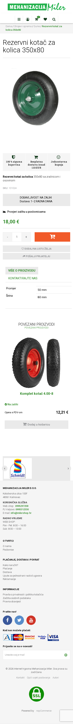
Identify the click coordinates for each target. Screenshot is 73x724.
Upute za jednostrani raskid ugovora (22, 575)
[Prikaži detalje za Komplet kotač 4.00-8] (36, 363)
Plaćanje (7, 568)
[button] (4, 468)
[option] (36, 385)
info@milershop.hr (21, 513)
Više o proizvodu (21, 270)
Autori (56, 677)
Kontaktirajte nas (22, 278)
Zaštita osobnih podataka (17, 598)
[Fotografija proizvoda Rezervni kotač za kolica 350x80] (36, 97)
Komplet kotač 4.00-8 (36, 394)
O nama (7, 546)
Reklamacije (9, 579)
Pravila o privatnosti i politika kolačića (23, 594)
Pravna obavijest (12, 601)
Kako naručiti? (10, 565)
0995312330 (22, 509)
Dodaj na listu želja (37, 248)
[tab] (21, 271)
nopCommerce (43, 710)
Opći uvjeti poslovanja (39, 677)
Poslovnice (8, 549)
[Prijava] (66, 654)
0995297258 (21, 506)
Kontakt (20, 677)
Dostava (7, 572)
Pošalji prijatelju (37, 256)
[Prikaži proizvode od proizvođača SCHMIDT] (18, 468)
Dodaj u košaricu (39, 424)
